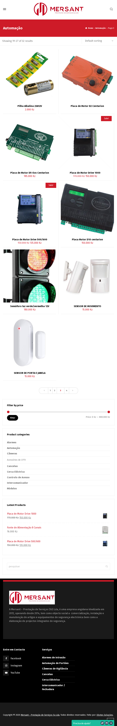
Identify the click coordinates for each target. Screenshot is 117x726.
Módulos (12, 488)
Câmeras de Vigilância (55, 668)
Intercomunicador (17, 482)
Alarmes (11, 442)
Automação (100, 28)
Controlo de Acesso (18, 477)
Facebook (16, 658)
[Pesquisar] (111, 9)
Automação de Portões (55, 663)
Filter (12, 418)
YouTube (15, 672)
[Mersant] (58, 9)
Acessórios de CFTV (16, 460)
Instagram (16, 665)
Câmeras (12, 453)
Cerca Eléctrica (16, 471)
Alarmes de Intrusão (54, 657)
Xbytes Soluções (105, 715)
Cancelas (12, 466)
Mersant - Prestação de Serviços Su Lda (40, 715)
